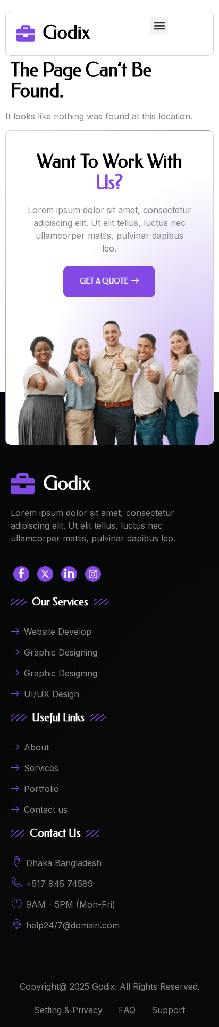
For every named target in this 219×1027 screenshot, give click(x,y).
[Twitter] (45, 574)
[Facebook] (21, 574)
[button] (159, 25)
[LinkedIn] (69, 574)
